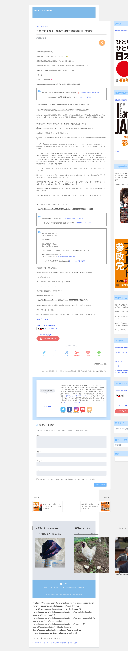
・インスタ (118, 361)
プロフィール (54, 588)
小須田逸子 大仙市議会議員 (42, 10)
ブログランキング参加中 (45, 325)
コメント (39, 435)
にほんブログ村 (51, 328)
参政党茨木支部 (52, 371)
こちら (64, 402)
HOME (65, 583)
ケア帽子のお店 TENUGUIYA (50, 534)
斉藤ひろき (103, 371)
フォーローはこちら (44, 335)
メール (39, 461)
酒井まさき (93, 371)
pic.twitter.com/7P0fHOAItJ (67, 256)
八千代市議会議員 (74, 371)
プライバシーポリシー (68, 588)
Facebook (69, 412)
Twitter (63, 412)
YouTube (82, 412)
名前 (38, 452)
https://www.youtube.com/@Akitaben (86, 534)
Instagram (76, 412)
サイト (38, 470)
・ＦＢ (117, 366)
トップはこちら (42, 319)
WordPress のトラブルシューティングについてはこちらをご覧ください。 (55, 643)
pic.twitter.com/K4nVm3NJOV (89, 93)
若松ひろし (63, 371)
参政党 (104, 364)
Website (89, 412)
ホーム (46, 588)
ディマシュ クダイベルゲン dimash (78, 396)
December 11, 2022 (83, 97)
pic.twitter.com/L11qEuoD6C (74, 218)
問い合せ (81, 588)
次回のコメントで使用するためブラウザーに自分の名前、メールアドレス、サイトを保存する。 (68, 479)
